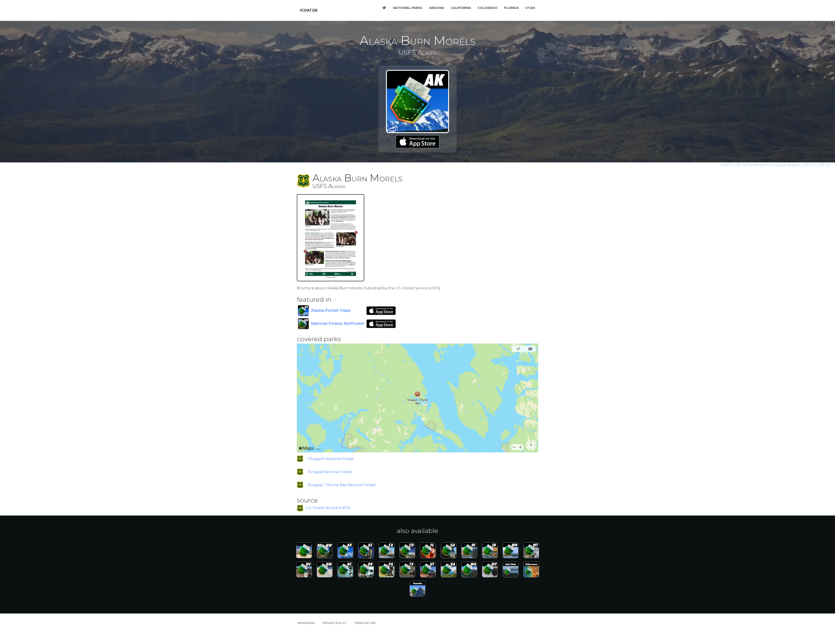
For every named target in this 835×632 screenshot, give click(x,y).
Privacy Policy (334, 623)
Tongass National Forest (330, 472)
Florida (511, 8)
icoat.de (308, 10)
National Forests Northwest (337, 323)
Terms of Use (364, 623)
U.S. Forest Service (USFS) (328, 508)
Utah (530, 8)
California (461, 8)
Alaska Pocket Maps (331, 310)
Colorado (488, 8)
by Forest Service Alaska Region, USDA (766, 165)
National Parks (408, 8)
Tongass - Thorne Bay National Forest (342, 485)
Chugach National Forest (331, 459)
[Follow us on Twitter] (384, 7)
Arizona (436, 8)
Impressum (306, 623)
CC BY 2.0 (822, 165)
